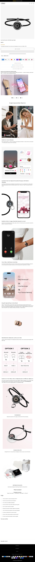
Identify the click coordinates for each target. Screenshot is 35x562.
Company (17, 545)
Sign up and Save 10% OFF (17, 554)
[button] (3, 44)
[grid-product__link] (7, 527)
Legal (17, 551)
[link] (3, 3)
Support (17, 548)
